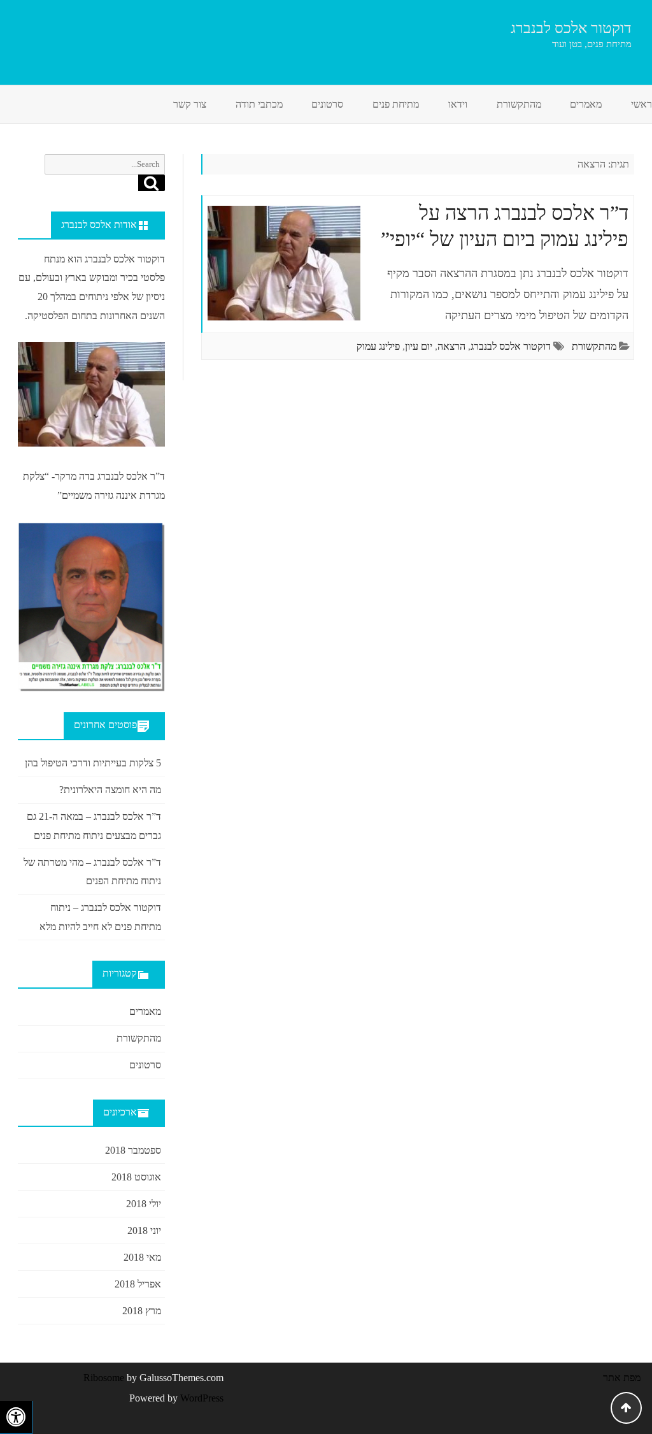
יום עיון (418, 346)
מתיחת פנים (395, 104)
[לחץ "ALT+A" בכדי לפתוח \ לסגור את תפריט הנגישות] (16, 1417)
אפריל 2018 (138, 1284)
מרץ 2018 (141, 1310)
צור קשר (189, 104)
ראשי (641, 104)
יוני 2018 (144, 1230)
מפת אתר (622, 1377)
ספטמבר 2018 (133, 1150)
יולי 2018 (143, 1203)
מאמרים (586, 104)
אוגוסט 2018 (136, 1177)
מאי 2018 (142, 1257)
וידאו (457, 104)
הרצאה (451, 346)
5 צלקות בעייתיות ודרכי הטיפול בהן (93, 762)
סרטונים (327, 104)
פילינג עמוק (378, 346)
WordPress (200, 1398)
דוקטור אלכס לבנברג (571, 28)
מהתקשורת (519, 104)
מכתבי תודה (259, 104)
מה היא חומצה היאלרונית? (110, 789)
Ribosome (103, 1377)
